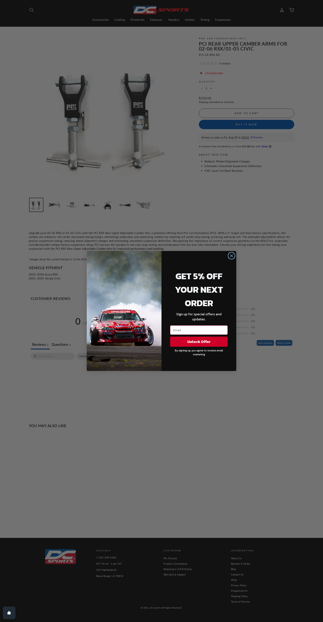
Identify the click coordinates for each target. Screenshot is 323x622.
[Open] (9, 612)
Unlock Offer (199, 341)
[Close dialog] (231, 256)
